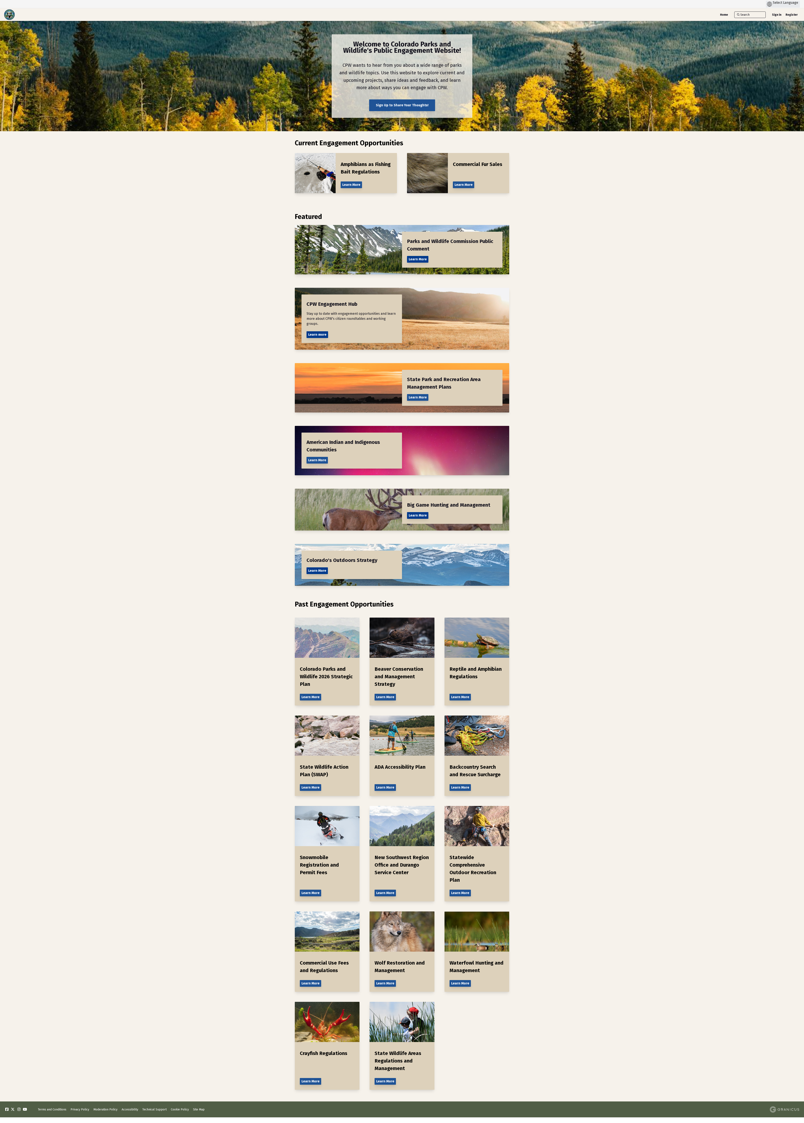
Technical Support (154, 1109)
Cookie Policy (180, 1109)
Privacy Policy (80, 1109)
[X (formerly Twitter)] (12, 1109)
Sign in (776, 15)
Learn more (317, 335)
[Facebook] (6, 1109)
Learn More (418, 259)
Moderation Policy (105, 1109)
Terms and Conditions (52, 1109)
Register (792, 15)
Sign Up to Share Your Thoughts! (402, 105)
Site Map (199, 1109)
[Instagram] (18, 1109)
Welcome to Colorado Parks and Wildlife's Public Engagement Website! (402, 47)
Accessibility (130, 1109)
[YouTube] (24, 1109)
